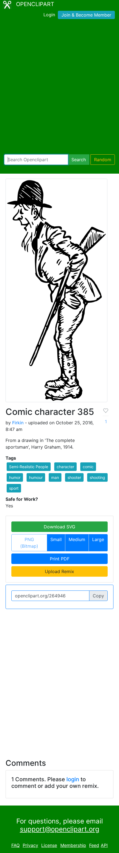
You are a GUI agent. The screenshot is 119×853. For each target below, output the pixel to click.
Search (78, 159)
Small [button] (56, 539)
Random (102, 159)
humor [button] (14, 477)
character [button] (65, 466)
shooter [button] (74, 477)
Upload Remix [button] (59, 571)
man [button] (55, 477)
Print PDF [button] (59, 558)
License (49, 845)
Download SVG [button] (59, 526)
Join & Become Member (86, 15)
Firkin (18, 422)
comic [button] (88, 466)
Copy (98, 595)
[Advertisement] (59, 87)
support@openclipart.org (59, 829)
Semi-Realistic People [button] (28, 466)
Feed (94, 845)
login (72, 779)
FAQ (15, 845)
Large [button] (98, 539)
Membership (73, 845)
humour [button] (36, 477)
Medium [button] (77, 539)
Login (49, 14)
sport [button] (14, 488)
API (104, 845)
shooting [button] (97, 477)
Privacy (30, 845)
